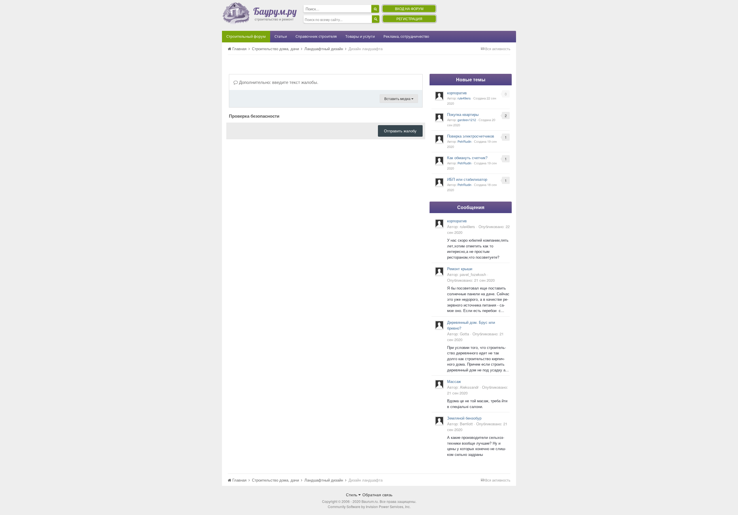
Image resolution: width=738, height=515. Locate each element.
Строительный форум (246, 36)
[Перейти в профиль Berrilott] (439, 420)
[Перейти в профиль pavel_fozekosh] (439, 271)
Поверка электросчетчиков (470, 136)
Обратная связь (377, 494)
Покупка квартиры (463, 114)
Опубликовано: (471, 280)
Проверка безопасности (254, 116)
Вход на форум (409, 8)
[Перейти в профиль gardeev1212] (439, 117)
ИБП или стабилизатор (467, 179)
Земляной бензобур (464, 418)
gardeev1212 (467, 119)
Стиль (352, 494)
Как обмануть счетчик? (467, 157)
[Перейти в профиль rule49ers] (439, 95)
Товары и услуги (360, 36)
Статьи (280, 36)
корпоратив (457, 92)
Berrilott (466, 423)
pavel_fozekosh (473, 274)
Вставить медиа (397, 98)
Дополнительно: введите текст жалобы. (278, 82)
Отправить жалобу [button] (400, 131)
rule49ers (464, 98)
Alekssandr (469, 387)
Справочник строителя (316, 36)
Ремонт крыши (459, 268)
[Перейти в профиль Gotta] (439, 325)
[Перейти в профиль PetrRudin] (439, 139)
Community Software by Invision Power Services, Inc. (369, 506)
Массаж (454, 381)
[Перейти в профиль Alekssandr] (439, 384)
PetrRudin (464, 141)
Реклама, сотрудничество (406, 36)
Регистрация (409, 18)
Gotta (464, 334)
